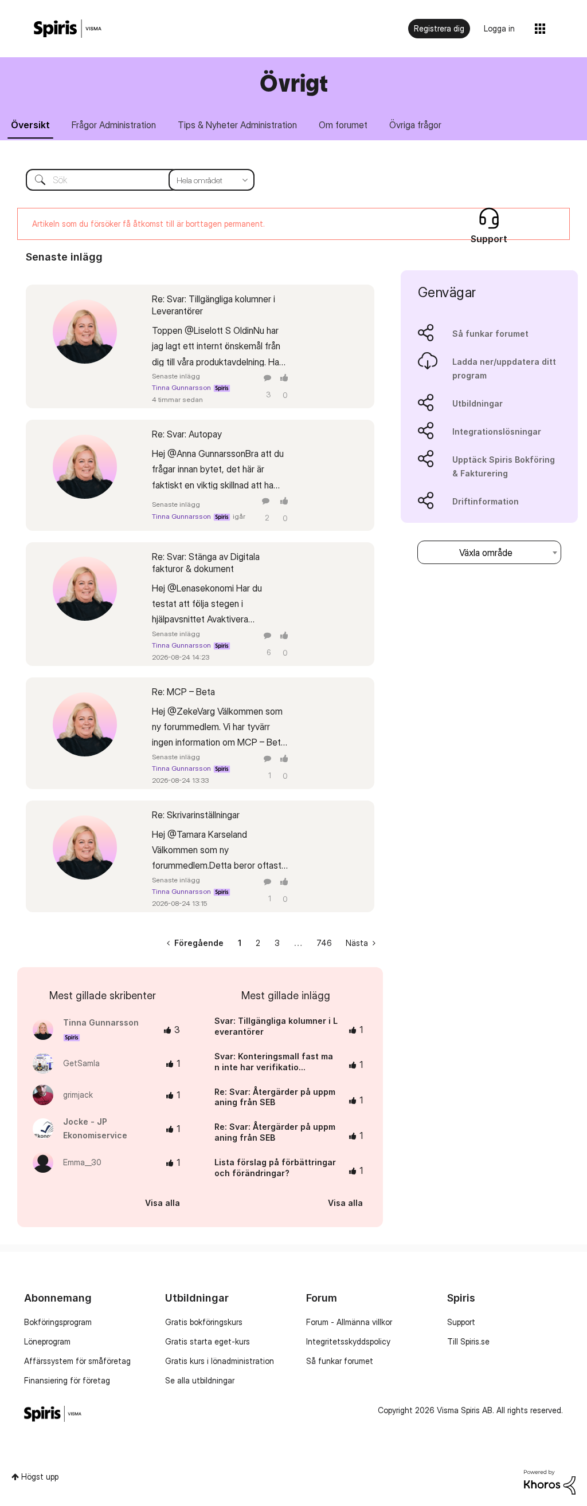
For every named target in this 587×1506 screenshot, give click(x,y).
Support (461, 1322)
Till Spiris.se (468, 1341)
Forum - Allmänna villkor (349, 1322)
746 (324, 943)
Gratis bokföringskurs (203, 1322)
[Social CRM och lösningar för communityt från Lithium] (550, 1481)
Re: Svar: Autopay (187, 434)
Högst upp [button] (39, 1476)
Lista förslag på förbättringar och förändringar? (275, 1167)
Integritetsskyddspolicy (348, 1341)
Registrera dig (439, 28)
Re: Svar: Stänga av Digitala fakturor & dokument (206, 562)
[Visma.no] (67, 28)
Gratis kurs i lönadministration (219, 1361)
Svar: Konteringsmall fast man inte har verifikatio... (273, 1061)
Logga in (499, 28)
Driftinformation (485, 501)
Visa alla (162, 1203)
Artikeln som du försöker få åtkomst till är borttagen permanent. (148, 223)
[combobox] (131, 180)
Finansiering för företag (67, 1380)
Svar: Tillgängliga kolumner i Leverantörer (276, 1026)
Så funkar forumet (490, 333)
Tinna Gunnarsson (181, 387)
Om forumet (343, 125)
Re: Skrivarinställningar (196, 815)
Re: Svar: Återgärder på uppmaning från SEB (274, 1097)
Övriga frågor (415, 125)
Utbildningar (477, 403)
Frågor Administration (114, 125)
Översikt (30, 125)
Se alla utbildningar (199, 1380)
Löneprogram (47, 1341)
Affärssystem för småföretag (77, 1361)
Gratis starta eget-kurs (207, 1341)
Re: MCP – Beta (183, 691)
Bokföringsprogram (58, 1322)
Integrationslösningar (496, 431)
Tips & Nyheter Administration (237, 125)
